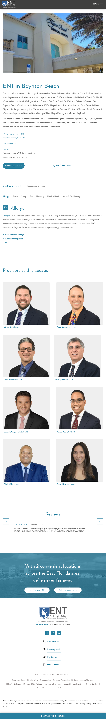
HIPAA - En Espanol (14, 684)
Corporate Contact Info (62, 680)
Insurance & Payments (52, 684)
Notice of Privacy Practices (74, 684)
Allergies (6, 215)
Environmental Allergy (14, 234)
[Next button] (100, 521)
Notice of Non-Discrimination (40, 680)
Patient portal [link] (53, 649)
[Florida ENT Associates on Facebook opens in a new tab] (47, 633)
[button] (101, 4)
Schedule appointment (68, 590)
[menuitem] (47, 633)
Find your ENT (39, 590)
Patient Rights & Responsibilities (61, 687)
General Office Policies (33, 684)
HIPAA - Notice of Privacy (83, 680)
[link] (53, 625)
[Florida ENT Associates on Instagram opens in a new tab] (53, 633)
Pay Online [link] (52, 657)
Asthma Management (14, 238)
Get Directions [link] (10, 144)
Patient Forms (53, 664)
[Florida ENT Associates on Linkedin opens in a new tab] (59, 633)
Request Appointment (13, 165)
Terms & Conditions (39, 687)
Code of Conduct (92, 684)
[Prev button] (6, 521)
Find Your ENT (54, 641)
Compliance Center (19, 680)
